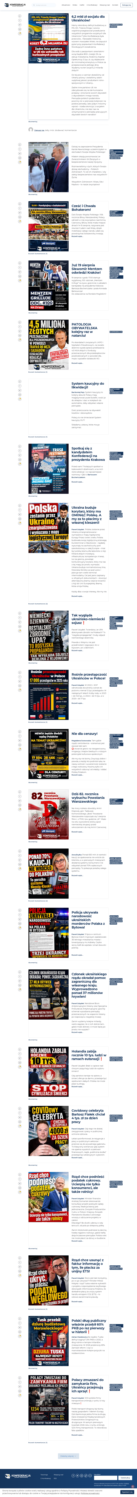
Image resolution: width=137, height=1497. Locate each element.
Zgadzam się (127, 1492)
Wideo (75, 5)
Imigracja (114, 678)
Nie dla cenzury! (84, 734)
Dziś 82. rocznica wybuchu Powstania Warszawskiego (88, 797)
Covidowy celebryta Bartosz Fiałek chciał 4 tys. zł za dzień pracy (88, 1116)
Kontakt (115, 5)
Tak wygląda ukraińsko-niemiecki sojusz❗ (88, 619)
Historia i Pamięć (114, 212)
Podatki (113, 1187)
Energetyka (115, 1266)
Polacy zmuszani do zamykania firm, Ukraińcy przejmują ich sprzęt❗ (88, 1385)
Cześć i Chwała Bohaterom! (84, 208)
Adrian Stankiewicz (80, 1337)
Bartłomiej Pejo (78, 392)
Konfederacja (116, 25)
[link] (78, 529)
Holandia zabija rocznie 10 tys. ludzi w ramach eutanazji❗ (89, 1055)
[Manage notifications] (132, 1486)
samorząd (114, 274)
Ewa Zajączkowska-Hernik (116, 152)
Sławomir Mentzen (114, 277)
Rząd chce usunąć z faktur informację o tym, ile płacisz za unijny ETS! (88, 1265)
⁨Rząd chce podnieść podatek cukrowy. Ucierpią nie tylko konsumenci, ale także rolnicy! (88, 1184)
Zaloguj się (126, 5)
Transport (115, 1390)
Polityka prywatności (90, 1493)
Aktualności (66, 5)
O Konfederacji (92, 5)
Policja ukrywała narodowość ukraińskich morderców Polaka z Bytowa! (88, 919)
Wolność (114, 747)
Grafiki (82, 5)
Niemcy (113, 623)
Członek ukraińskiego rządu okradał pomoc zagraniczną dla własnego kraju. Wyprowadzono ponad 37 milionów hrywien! (89, 985)
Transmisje (44, 1475)
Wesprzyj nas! (105, 5)
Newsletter (97, 1474)
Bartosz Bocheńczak (115, 268)
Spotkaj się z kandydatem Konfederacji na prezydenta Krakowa (88, 454)
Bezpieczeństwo (115, 735)
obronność (115, 158)
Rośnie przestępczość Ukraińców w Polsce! (89, 676)
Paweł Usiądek (116, 516)
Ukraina (113, 27)
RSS (55, 1478)
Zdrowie (113, 1120)
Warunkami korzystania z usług (113, 1485)
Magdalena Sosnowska (81, 741)
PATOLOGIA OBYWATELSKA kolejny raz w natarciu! (84, 330)
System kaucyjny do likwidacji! (88, 385)
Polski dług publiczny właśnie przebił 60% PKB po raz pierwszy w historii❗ (89, 1326)
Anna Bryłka (77, 855)
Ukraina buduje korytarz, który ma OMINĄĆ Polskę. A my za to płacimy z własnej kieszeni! (86, 515)
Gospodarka (115, 511)
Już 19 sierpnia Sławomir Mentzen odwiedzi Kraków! (87, 269)
